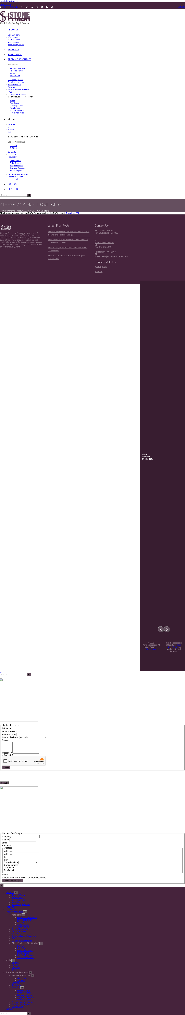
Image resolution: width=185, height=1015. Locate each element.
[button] (13, 189)
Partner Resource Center (23, 1002)
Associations (17, 902)
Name (5, 840)
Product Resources (14, 912)
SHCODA (21, 980)
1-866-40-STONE (10, 7)
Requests (16, 988)
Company (7, 837)
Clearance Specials (20, 927)
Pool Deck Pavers (25, 955)
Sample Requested (11, 877)
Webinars (16, 967)
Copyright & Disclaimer (22, 940)
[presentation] (161, 629)
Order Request (24, 993)
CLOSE (4, 783)
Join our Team (18, 895)
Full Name (7, 728)
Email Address (9, 731)
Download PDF (72, 213)
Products (10, 907)
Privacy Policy (151, 649)
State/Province (11, 862)
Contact (9, 1009)
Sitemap (98, 271)
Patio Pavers (23, 953)
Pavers (20, 946)
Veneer (20, 922)
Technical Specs (19, 931)
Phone (6, 874)
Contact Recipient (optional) (15, 737)
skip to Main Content (9, 1)
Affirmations (17, 897)
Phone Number (9, 734)
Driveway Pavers (25, 950)
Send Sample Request (12, 881)
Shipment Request (25, 997)
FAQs (14, 938)
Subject (6, 740)
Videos (15, 965)
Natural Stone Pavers (27, 917)
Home (3, 211)
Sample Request (25, 995)
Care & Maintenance (21, 929)
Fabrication (11, 909)
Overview (21, 978)
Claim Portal (17, 1006)
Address (8, 851)
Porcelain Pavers (25, 920)
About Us (10, 892)
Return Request (24, 1000)
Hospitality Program (21, 1004)
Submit (6, 768)
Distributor (16, 985)
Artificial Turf (23, 924)
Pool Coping (22, 948)
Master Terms (23, 990)
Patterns (11, 211)
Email (5, 843)
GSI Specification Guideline (24, 936)
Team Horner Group (174, 646)
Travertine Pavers (25, 957)
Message (7, 753)
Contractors (17, 983)
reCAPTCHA (7, 755)
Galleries (15, 963)
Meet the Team (19, 900)
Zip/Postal (9, 867)
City (6, 857)
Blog (14, 970)
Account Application (21, 904)
